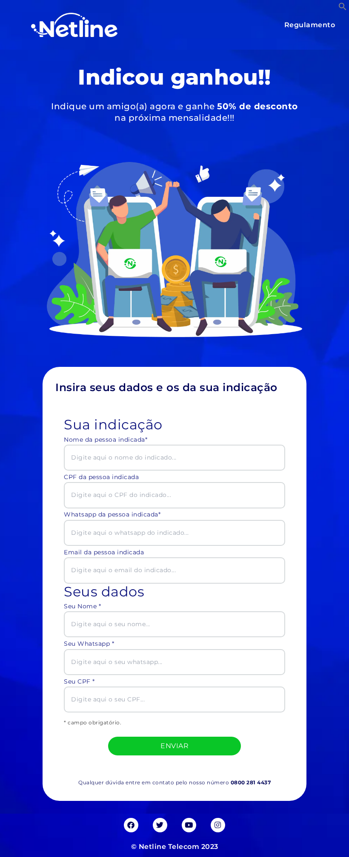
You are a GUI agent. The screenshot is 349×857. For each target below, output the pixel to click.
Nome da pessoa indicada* (105, 440)
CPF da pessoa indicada (101, 477)
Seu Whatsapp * (89, 644)
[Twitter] (160, 825)
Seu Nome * (82, 606)
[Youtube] (189, 825)
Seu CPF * (79, 681)
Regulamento (309, 25)
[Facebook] (131, 825)
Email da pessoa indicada (104, 552)
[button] (342, 6)
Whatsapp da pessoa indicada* (112, 514)
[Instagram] (218, 825)
